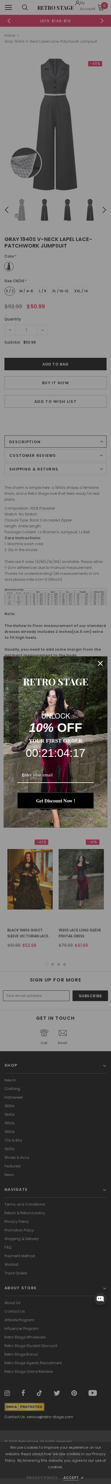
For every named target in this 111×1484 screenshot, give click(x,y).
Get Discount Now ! (55, 800)
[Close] (100, 663)
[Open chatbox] (100, 1299)
